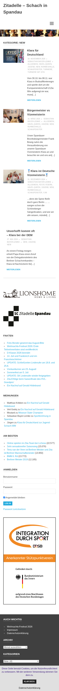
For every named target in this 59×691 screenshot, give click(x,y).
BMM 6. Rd (12, 456)
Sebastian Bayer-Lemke (39, 61)
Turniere (47, 69)
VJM (45, 193)
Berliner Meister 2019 (17, 459)
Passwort (7, 487)
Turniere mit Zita (36, 72)
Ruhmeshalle (47, 67)
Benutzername (10, 477)
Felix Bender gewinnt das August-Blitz (25, 343)
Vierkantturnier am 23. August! (21, 369)
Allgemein (33, 64)
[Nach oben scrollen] (54, 686)
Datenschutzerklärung (17, 633)
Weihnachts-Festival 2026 (19, 627)
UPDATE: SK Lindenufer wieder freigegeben (28, 376)
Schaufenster (35, 69)
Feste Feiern (45, 185)
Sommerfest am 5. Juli (18, 372)
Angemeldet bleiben (15, 497)
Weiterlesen (34, 100)
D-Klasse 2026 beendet (18, 353)
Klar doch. (29, 681)
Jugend (31, 67)
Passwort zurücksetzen (14, 509)
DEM (25, 242)
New (38, 67)
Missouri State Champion (30, 413)
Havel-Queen (45, 64)
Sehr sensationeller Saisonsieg (22, 446)
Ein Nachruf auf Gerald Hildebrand (24, 385)
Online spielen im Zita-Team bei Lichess (26, 443)
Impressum (12, 630)
